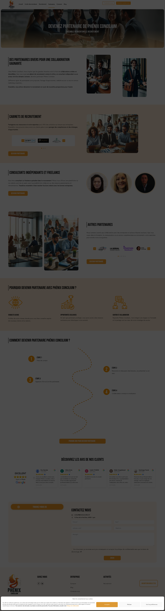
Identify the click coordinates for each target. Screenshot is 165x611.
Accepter (107, 604)
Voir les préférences (151, 604)
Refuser (129, 604)
